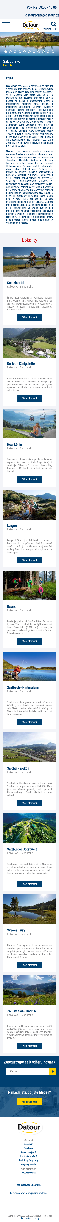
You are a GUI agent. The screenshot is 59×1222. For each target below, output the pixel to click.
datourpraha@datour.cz (42, 15)
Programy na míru (28, 1164)
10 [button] (48, 52)
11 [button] (53, 52)
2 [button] (10, 52)
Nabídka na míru (29, 1101)
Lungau (12, 525)
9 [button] (43, 52)
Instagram (28, 1144)
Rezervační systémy (30, 1218)
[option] (29, 44)
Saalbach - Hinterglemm (23, 687)
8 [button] (39, 52)
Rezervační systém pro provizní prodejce (28, 1193)
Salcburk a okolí (18, 768)
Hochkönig (14, 444)
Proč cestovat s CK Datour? (28, 1185)
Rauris (11, 606)
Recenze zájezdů (28, 1152)
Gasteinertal (15, 283)
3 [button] (15, 52)
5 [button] (24, 52)
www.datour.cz (29, 1172)
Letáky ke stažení (28, 1156)
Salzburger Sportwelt (22, 849)
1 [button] (6, 52)
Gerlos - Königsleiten (21, 364)
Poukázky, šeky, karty (28, 1160)
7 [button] (34, 52)
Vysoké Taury (16, 930)
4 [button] (20, 52)
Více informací (29, 317)
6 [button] (29, 52)
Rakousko (8, 65)
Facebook (28, 1148)
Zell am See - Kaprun (21, 1011)
